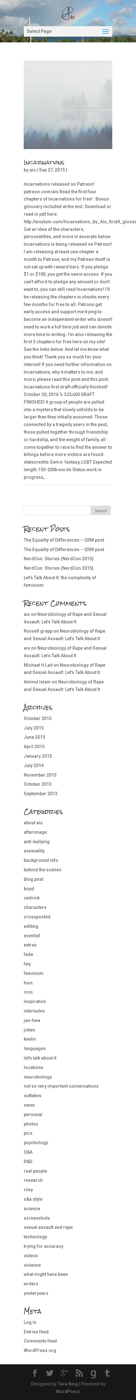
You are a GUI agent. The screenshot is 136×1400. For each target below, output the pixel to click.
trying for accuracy (43, 1246)
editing (31, 926)
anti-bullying (37, 841)
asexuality (34, 850)
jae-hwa (32, 1020)
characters (35, 907)
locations (33, 1067)
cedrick (32, 897)
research (33, 1180)
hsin (28, 982)
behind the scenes (42, 869)
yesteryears (36, 1293)
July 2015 (34, 727)
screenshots (37, 1218)
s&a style (33, 1199)
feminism (34, 973)
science (32, 1208)
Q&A (28, 1152)
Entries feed (36, 1331)
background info (41, 860)
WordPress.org (40, 1350)
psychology (36, 1142)
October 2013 (38, 784)
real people (35, 1171)
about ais (33, 822)
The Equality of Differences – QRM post (64, 540)
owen (29, 1105)
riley (28, 1189)
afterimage (35, 832)
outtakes (32, 1095)
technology (35, 1236)
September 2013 (41, 793)
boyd (29, 888)
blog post (33, 879)
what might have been (46, 1274)
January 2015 (38, 756)
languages (35, 1048)
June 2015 (34, 737)
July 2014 (34, 765)
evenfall (32, 935)
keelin (30, 1039)
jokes (29, 1029)
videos (31, 1255)
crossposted (37, 916)
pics (28, 1133)
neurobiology (38, 1076)
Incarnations (44, 162)
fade (28, 954)
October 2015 (38, 718)
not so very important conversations (61, 1086)
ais (32, 169)
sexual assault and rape (48, 1227)
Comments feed (40, 1340)
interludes (34, 1010)
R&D (28, 1161)
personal (33, 1114)
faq (27, 963)
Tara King (68, 1383)
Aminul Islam (37, 681)
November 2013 (40, 775)
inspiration (35, 1001)
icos (28, 991)
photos (31, 1124)
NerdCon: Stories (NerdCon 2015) (59, 558)
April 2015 (34, 746)
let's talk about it (40, 1058)
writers (31, 1283)
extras (30, 944)
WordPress (68, 1391)
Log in (30, 1322)
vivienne (32, 1265)
